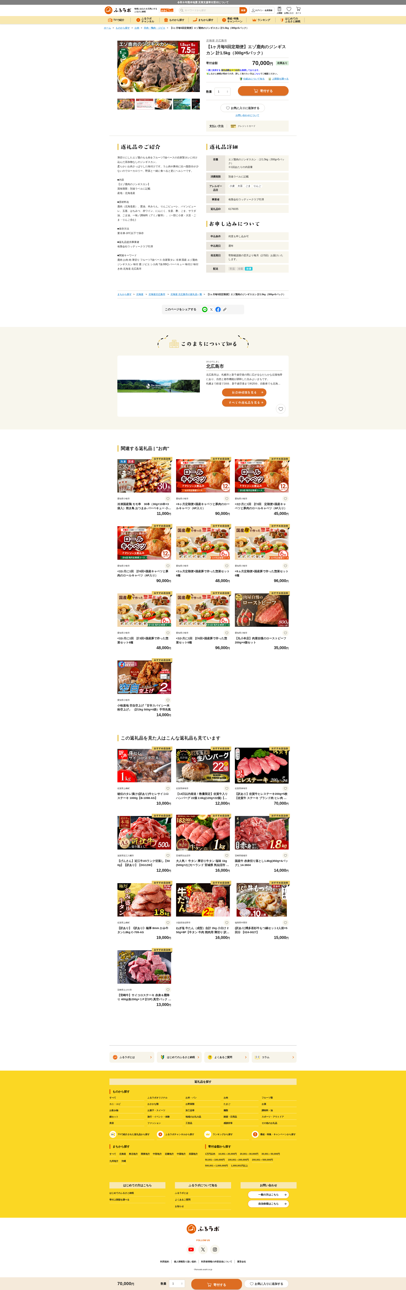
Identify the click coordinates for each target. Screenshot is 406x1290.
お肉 (136, 28)
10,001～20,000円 (227, 1154)
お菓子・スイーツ (156, 1110)
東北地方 (133, 1154)
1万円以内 (210, 1154)
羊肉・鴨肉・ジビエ (154, 28)
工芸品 (189, 1123)
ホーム (107, 28)
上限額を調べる (280, 78)
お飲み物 (113, 1110)
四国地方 (193, 1154)
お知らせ (179, 1206)
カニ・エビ (115, 1104)
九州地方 (113, 1161)
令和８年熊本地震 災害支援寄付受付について (203, 2)
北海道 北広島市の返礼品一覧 (186, 294)
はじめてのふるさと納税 (121, 1193)
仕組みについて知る (254, 78)
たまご (227, 1104)
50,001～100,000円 (215, 1159)
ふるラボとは (181, 1193)
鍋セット (113, 1116)
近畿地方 (169, 1154)
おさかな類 (153, 1104)
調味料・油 (267, 1110)
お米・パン (191, 1097)
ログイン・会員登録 (263, 10)
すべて (112, 1097)
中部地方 (157, 1154)
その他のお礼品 (269, 1123)
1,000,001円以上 (239, 1165)
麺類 (226, 1110)
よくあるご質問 (182, 1199)
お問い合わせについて (247, 115)
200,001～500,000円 (262, 1159)
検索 (243, 10)
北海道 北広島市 (216, 40)
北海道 (139, 294)
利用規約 (164, 1261)
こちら (257, 73)
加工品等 (190, 1110)
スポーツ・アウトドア (273, 1116)
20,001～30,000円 (249, 1154)
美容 (111, 1123)
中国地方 (181, 1154)
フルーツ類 (267, 1097)
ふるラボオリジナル (157, 1097)
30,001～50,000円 (271, 1154)
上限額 (279, 13)
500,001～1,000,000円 (216, 1165)
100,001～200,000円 (238, 1159)
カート (298, 13)
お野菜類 (190, 1104)
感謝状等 (228, 1123)
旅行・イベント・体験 (158, 1116)
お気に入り (289, 13)
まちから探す (124, 294)
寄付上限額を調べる (119, 1199)
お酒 (264, 1104)
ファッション (154, 1123)
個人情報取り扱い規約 (185, 1261)
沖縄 (123, 1161)
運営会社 (241, 1261)
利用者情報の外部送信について (216, 1261)
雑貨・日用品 (230, 1116)
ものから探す (123, 28)
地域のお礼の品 (193, 1116)
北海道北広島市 (157, 294)
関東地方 (145, 1154)
